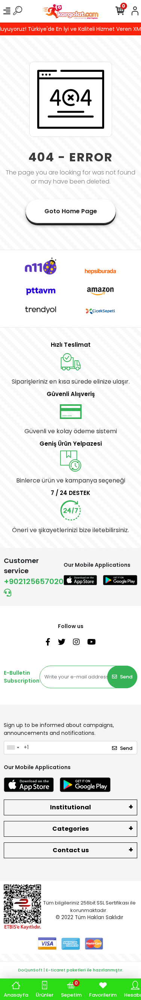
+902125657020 (34, 581)
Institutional (70, 807)
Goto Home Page (70, 211)
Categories (70, 828)
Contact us (71, 850)
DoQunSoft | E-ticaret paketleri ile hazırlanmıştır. (70, 970)
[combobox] (12, 747)
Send (126, 676)
